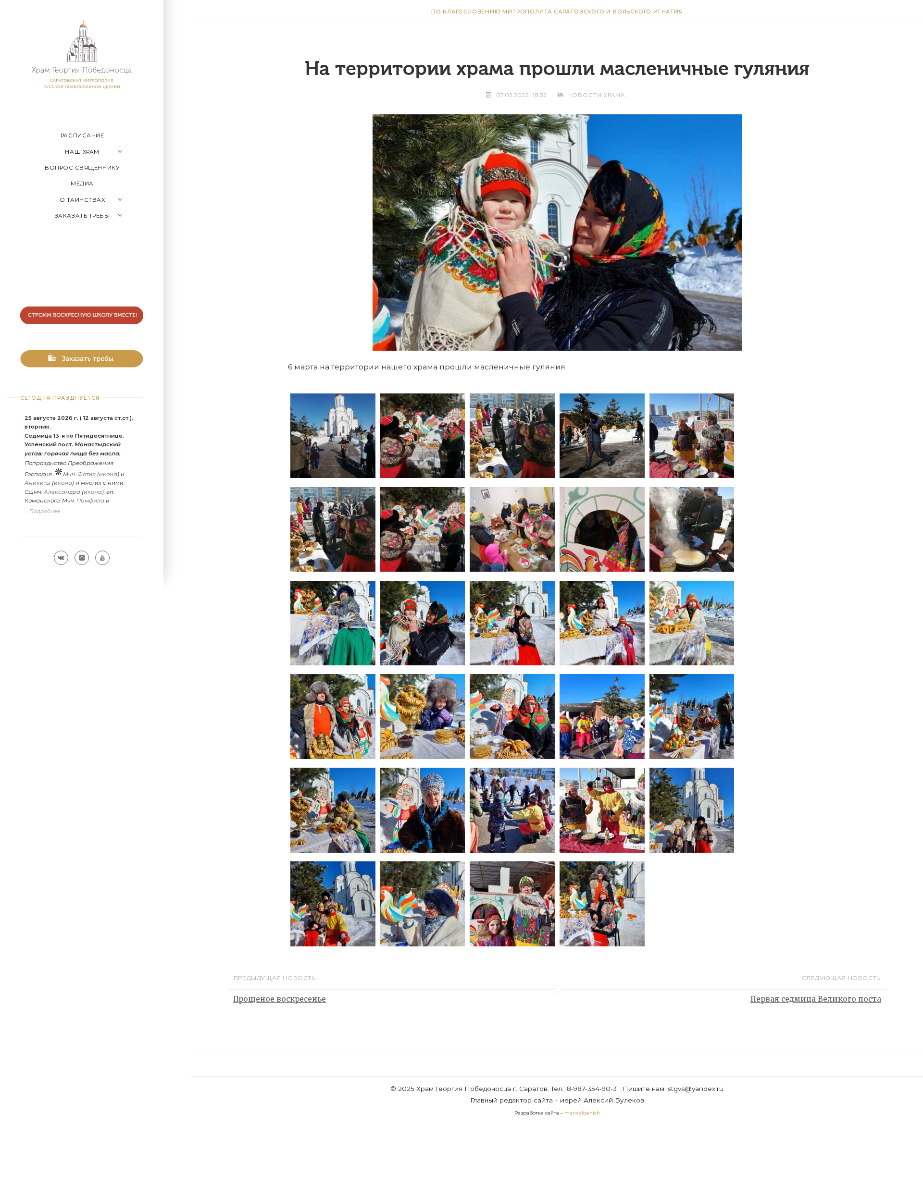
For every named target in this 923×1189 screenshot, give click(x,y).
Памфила (90, 500)
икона (108, 474)
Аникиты (37, 482)
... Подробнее (43, 511)
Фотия (86, 474)
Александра (62, 492)
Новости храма (596, 95)
